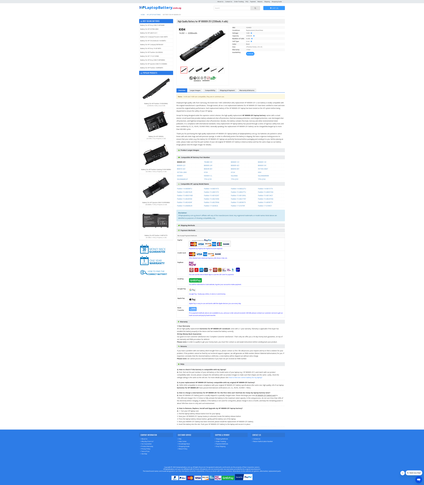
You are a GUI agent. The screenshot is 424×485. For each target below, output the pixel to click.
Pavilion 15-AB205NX (184, 199)
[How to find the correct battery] (153, 277)
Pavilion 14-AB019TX (211, 189)
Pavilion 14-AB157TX (265, 189)
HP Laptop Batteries (154, 15)
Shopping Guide (277, 2)
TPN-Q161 (234, 179)
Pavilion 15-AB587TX (265, 202)
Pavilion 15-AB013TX (211, 192)
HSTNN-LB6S (182, 172)
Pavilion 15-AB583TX (238, 202)
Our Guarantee (146, 444)
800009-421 (235, 165)
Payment (253, 2)
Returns (260, 2)
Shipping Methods (222, 439)
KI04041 (180, 176)
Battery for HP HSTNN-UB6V (149, 29)
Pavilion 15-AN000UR (184, 206)
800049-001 (208, 169)
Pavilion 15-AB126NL (238, 195)
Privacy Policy (145, 449)
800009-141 (262, 162)
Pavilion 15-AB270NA (211, 202)
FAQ (247, 2)
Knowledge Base (184, 444)
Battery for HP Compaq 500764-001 (151, 45)
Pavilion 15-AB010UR (184, 192)
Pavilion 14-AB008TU (184, 189)
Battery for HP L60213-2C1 (148, 33)
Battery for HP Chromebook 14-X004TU (153, 41)
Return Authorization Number (263, 441)
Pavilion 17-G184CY (265, 206)
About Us (220, 2)
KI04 (259, 172)
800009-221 (181, 165)
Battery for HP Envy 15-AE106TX (150, 48)
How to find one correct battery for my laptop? (245, 377)
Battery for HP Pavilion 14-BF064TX (151, 68)
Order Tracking (239, 2)
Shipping (267, 2)
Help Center (183, 441)
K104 (206, 172)
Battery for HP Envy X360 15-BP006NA (152, 60)
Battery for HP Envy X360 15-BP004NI (152, 25)
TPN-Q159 (208, 179)
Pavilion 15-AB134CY (265, 195)
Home (143, 15)
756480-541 (208, 162)
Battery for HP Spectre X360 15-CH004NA (153, 64)
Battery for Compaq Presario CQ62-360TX (154, 37)
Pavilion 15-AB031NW (185, 195)
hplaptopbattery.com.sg (184, 467)
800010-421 (181, 169)
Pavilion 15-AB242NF (184, 202)
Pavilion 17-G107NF (238, 206)
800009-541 (262, 165)
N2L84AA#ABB (263, 176)
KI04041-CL (208, 176)
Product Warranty (147, 446)
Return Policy (183, 449)
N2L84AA (234, 176)
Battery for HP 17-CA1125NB (149, 56)
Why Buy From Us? (147, 441)
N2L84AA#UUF (182, 179)
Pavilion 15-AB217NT (238, 199)
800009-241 (208, 165)
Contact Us (228, 2)
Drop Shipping (220, 446)
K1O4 (233, 172)
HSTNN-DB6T (263, 169)
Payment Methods (222, 444)
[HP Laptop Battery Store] (160, 9)
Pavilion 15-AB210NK (211, 199)
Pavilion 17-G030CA (211, 206)
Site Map (144, 454)
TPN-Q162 (262, 179)
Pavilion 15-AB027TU (238, 192)
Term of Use (145, 451)
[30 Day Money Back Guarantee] (153, 254)
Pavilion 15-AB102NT (211, 195)
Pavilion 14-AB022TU (238, 189)
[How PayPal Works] (244, 480)
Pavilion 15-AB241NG (265, 199)
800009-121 (235, 162)
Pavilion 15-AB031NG (265, 192)
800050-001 (235, 169)
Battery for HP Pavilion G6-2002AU (151, 52)
